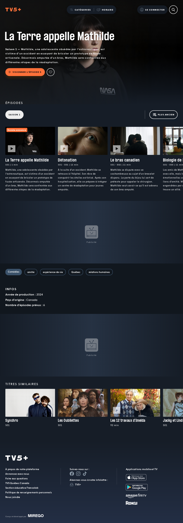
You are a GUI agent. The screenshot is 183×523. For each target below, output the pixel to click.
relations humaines (99, 272)
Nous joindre (12, 497)
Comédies (13, 271)
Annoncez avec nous (17, 473)
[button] (80, 9)
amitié (30, 272)
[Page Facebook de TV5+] (72, 473)
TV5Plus (13, 10)
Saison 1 (14, 114)
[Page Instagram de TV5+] (78, 473)
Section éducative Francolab (21, 487)
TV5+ (78, 484)
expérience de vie (53, 272)
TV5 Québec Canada (17, 483)
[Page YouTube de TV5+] (85, 473)
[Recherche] (173, 9)
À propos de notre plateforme (22, 469)
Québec (75, 272)
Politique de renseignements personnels (28, 492)
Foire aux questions (16, 478)
